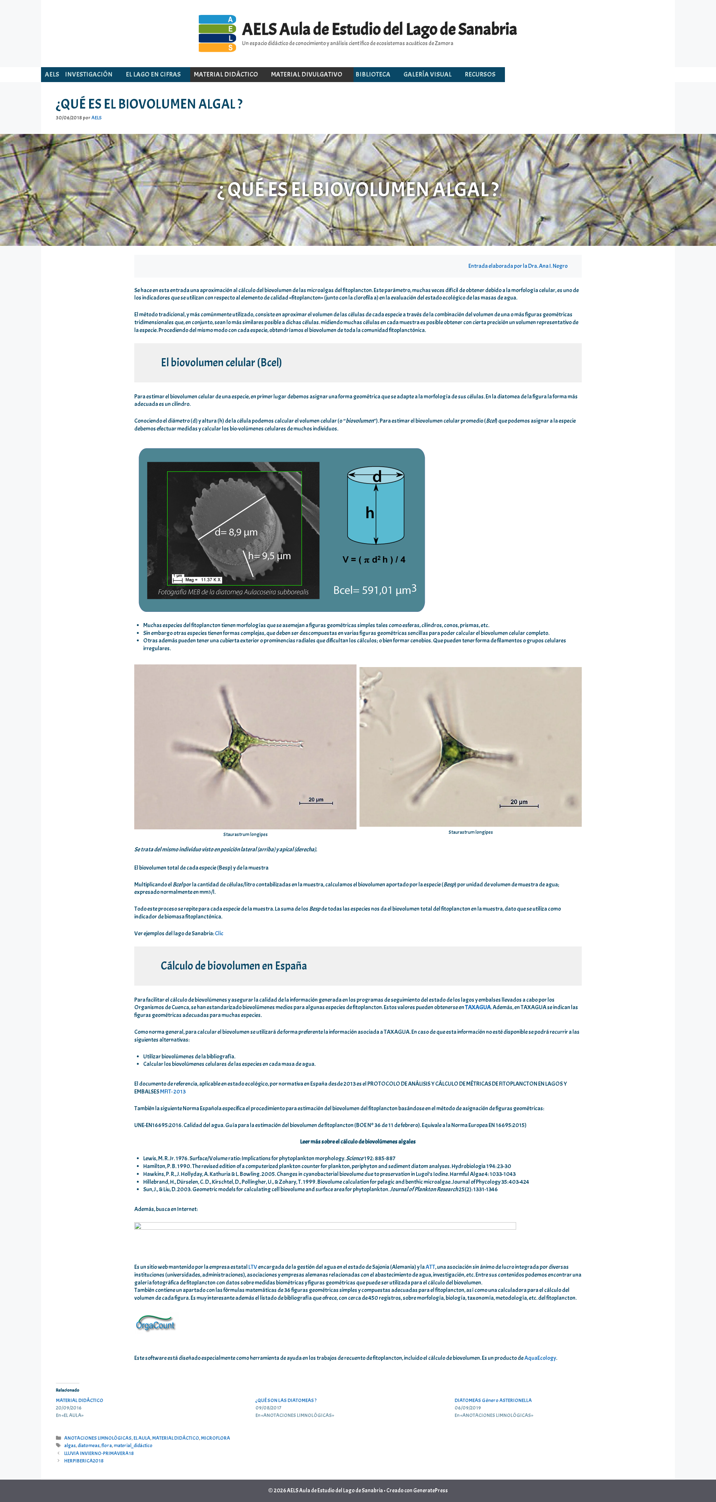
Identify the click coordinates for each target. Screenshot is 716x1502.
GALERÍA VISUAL (427, 74)
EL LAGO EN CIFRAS (153, 74)
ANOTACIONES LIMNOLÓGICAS (98, 1438)
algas (70, 1445)
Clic (219, 933)
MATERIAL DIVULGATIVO (306, 74)
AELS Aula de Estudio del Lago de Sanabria (379, 29)
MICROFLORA (215, 1438)
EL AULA (142, 1438)
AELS (52, 74)
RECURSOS (480, 74)
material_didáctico (133, 1445)
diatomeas (89, 1445)
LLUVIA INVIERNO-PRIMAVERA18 (99, 1453)
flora (106, 1445)
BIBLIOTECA (372, 74)
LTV (252, 1267)
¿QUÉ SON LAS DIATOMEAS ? (286, 1400)
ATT (430, 1267)
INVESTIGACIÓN (89, 74)
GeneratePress (430, 1490)
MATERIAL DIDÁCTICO (226, 74)
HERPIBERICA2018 (84, 1461)
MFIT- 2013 (173, 1091)
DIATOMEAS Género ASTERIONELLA (493, 1400)
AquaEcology (540, 1358)
